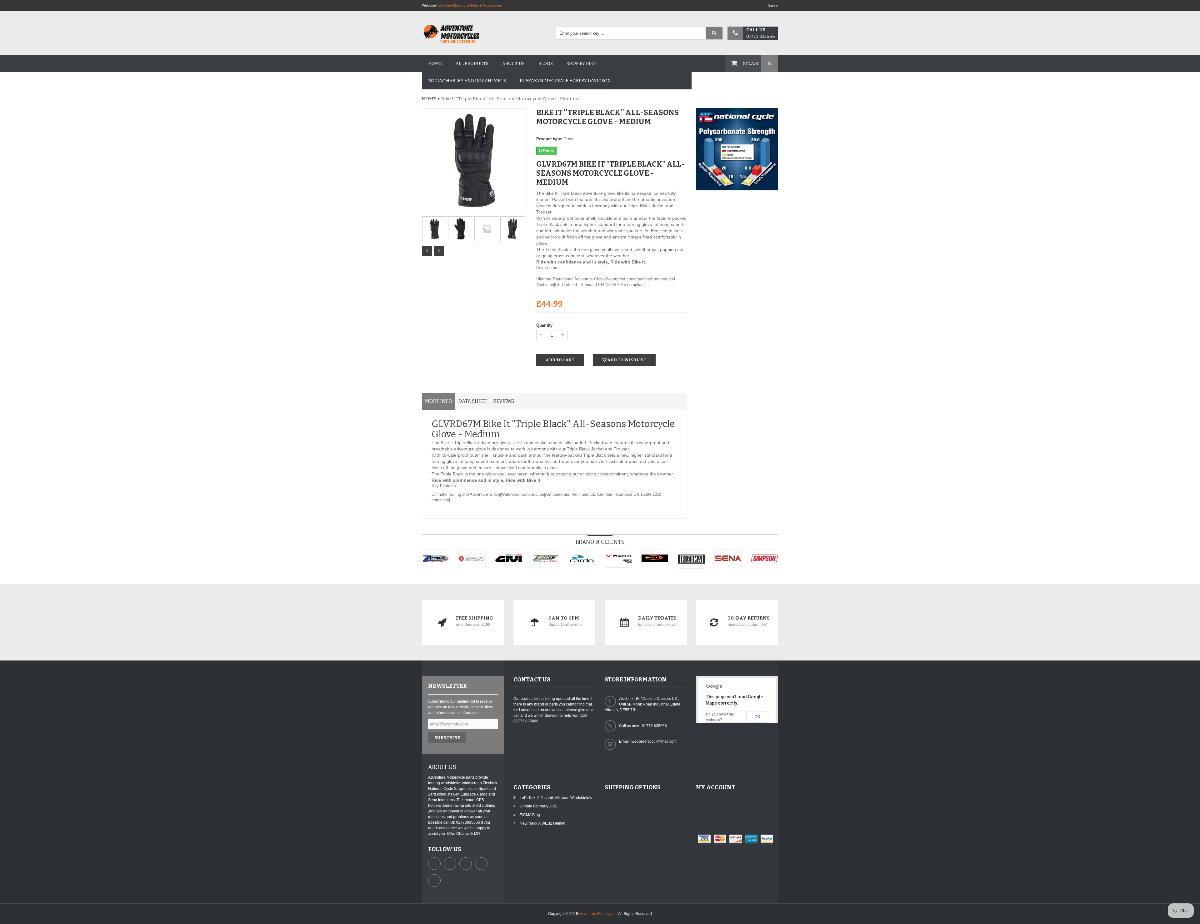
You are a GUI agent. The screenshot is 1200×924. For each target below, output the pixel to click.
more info (438, 401)
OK (757, 716)
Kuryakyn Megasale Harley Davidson (565, 80)
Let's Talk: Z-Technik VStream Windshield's (556, 798)
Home (435, 63)
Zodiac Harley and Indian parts (467, 80)
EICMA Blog (530, 815)
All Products (472, 63)
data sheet (472, 401)
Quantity (544, 325)
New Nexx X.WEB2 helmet (542, 823)
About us (513, 63)
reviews (503, 401)
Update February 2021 (539, 806)
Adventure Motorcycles (598, 913)
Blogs (545, 63)
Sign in (773, 5)
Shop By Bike (581, 63)
